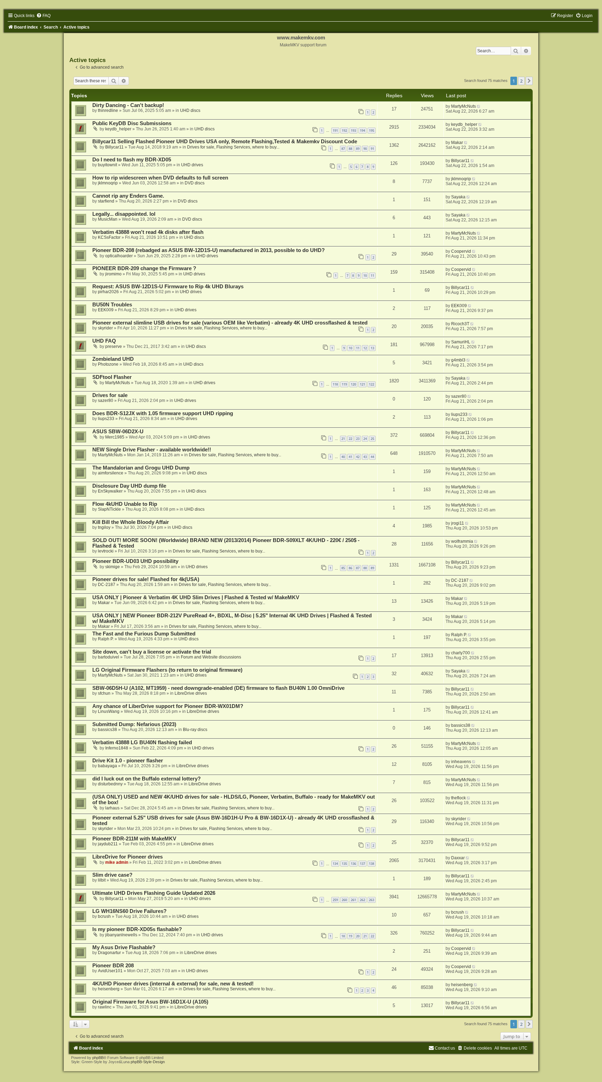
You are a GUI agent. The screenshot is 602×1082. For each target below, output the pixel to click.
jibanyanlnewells (121, 934)
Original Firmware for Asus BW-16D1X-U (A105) (150, 1002)
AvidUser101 (110, 970)
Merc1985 (114, 437)
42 (358, 457)
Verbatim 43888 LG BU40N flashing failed (142, 742)
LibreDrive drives (191, 693)
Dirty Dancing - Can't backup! (128, 105)
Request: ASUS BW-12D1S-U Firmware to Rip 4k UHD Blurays (168, 286)
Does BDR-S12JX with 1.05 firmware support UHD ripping (162, 413)
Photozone (108, 364)
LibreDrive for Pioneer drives (127, 857)
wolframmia (462, 541)
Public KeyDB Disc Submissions (131, 123)
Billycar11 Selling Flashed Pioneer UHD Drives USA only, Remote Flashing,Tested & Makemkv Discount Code (224, 141)
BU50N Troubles (112, 304)
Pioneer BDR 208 (113, 965)
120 (353, 384)
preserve (113, 346)
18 (343, 936)
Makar (457, 142)
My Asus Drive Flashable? (123, 947)
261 (353, 900)
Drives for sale (110, 395)
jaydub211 (108, 843)
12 (365, 348)
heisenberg (108, 988)
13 (372, 348)
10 (365, 275)
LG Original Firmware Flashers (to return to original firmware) (167, 670)
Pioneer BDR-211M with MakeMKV (134, 838)
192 (344, 130)
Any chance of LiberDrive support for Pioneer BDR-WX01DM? (167, 706)
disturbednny (110, 784)
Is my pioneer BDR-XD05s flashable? (137, 929)
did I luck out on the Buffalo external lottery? (146, 779)
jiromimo (113, 274)
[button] (529, 81)
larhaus (112, 808)
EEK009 (106, 309)
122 (371, 384)
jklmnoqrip (108, 183)
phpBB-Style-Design (148, 1062)
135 (344, 863)
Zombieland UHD (113, 359)
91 (372, 148)
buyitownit (107, 164)
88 (350, 148)
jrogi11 (457, 523)
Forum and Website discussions (211, 657)
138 (371, 863)
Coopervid (461, 251)
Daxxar (458, 857)
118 (335, 384)
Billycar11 (114, 147)
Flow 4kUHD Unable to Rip (124, 504)
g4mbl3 (458, 360)
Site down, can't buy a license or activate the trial (151, 652)
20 (358, 936)
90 (365, 148)
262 (362, 900)
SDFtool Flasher (112, 377)
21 (343, 438)
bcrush (104, 916)
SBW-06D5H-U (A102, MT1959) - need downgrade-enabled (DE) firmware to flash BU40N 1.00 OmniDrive (218, 688)
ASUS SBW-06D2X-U (118, 431)
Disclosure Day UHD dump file (129, 486)
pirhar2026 (108, 291)
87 (343, 148)
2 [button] (521, 81)
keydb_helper (118, 129)
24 (365, 438)
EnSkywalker (110, 491)
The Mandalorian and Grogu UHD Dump (141, 468)
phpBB (97, 1058)
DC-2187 (106, 584)
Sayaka (458, 197)
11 (372, 275)
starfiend (106, 201)
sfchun (104, 693)
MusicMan (107, 219)
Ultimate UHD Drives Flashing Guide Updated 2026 (153, 893)
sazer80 (105, 400)
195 (371, 130)
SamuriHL (460, 342)
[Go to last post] (479, 106)
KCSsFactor (109, 237)
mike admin (116, 862)
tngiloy (104, 527)
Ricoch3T (460, 323)
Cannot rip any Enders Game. (128, 196)
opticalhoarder (119, 255)
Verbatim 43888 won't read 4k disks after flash (147, 232)
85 (343, 568)
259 (335, 900)
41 (350, 457)
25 (372, 438)
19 (350, 936)
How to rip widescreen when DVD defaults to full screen (160, 178)
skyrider (105, 328)
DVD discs (194, 183)
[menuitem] (43, 15)
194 (362, 130)
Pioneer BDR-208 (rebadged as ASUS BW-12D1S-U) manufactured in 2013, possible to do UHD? (208, 250)
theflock (458, 797)
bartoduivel (108, 657)
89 (358, 148)
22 (350, 438)
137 (362, 863)
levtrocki (106, 551)
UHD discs (190, 110)
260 (344, 900)
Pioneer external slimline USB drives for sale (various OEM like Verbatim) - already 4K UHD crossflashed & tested (230, 323)
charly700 (460, 652)
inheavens (461, 761)
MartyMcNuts (463, 106)
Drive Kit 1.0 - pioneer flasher (127, 760)
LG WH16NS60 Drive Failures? (129, 911)
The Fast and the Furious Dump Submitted (143, 634)
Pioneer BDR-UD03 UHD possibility (135, 561)
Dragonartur (109, 952)
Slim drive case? (112, 875)
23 (358, 438)
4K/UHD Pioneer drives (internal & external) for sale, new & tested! (173, 983)
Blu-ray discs (195, 729)
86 (350, 568)
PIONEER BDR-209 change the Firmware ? (144, 268)
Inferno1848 (116, 748)
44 (372, 457)
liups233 (106, 418)
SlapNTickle (109, 509)
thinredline (108, 110)
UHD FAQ (104, 341)
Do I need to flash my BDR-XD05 (131, 159)
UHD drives (192, 164)
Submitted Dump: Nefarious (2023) (134, 724)
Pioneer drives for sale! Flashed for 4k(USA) (145, 579)
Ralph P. (106, 639)
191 (335, 130)
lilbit (102, 880)
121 (362, 384)
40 (343, 457)
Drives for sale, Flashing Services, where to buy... (233, 147)
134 (335, 863)
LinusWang (108, 711)
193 (353, 130)
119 (344, 384)
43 (365, 457)
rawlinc (104, 1007)
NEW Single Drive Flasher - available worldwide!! (151, 449)
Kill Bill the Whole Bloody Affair (130, 522)
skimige (112, 566)
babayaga (107, 765)
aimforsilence (110, 473)
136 (353, 863)
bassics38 (107, 729)
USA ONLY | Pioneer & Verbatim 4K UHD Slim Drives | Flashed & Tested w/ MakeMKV (195, 597)
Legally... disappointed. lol (123, 214)
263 (371, 900)
